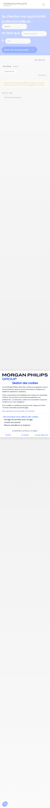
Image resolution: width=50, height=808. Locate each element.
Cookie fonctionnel (12, 422)
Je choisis (25, 435)
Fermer (8, 435)
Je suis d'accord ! (41, 435)
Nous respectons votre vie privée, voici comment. (18, 411)
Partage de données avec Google (18, 419)
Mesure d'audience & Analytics (17, 425)
